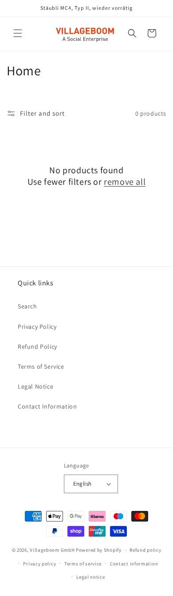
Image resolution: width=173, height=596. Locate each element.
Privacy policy (39, 564)
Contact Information (47, 406)
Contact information (134, 564)
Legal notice (90, 577)
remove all (124, 181)
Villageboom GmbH (52, 550)
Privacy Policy (37, 327)
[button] (18, 33)
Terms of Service (41, 366)
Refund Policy (37, 347)
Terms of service (83, 564)
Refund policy (145, 550)
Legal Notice (35, 386)
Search (27, 306)
